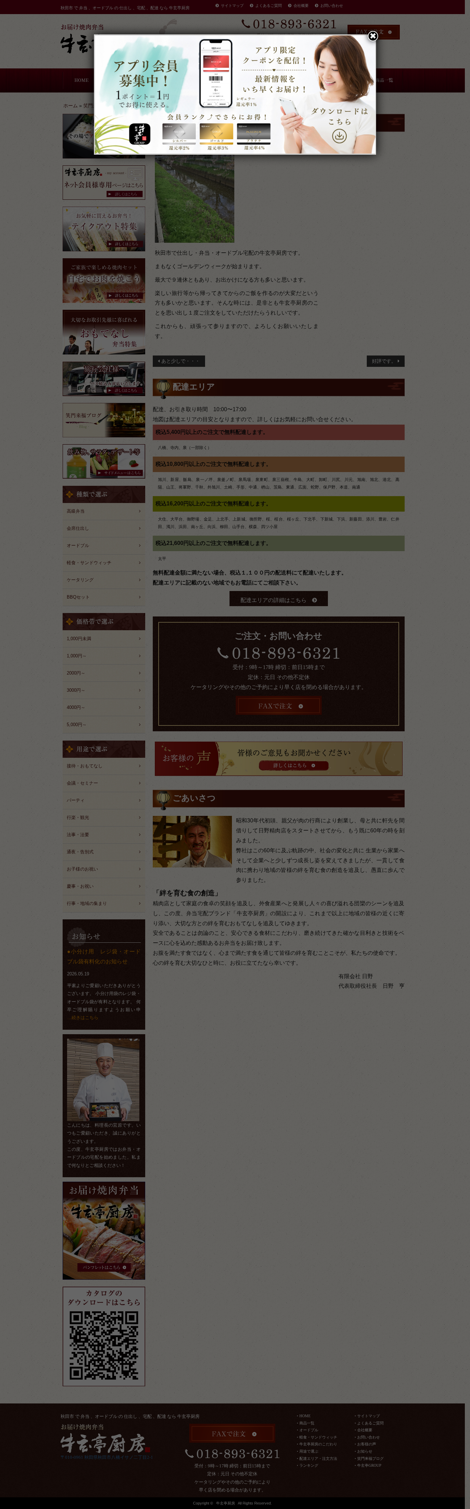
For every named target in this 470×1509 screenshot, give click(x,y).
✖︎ (373, 36)
